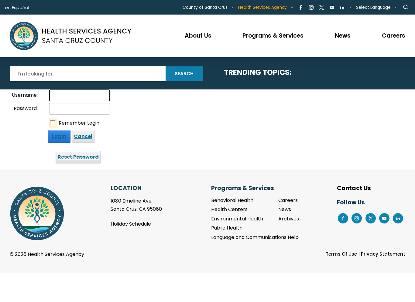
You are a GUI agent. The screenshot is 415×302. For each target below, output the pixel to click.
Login (59, 136)
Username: (25, 95)
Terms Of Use (341, 254)
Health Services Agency (262, 7)
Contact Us (354, 188)
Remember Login (79, 122)
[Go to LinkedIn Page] (342, 7)
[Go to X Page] (321, 7)
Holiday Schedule (131, 223)
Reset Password (78, 156)
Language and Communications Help (255, 237)
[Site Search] (405, 7)
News (284, 209)
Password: (26, 108)
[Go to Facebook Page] (300, 7)
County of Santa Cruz (205, 7)
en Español (17, 7)
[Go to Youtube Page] (332, 7)
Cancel (83, 136)
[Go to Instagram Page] (311, 7)
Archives (288, 218)
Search (184, 73)
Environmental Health (237, 218)
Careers (288, 200)
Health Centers (229, 209)
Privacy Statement (383, 254)
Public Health (226, 227)
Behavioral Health (232, 200)
